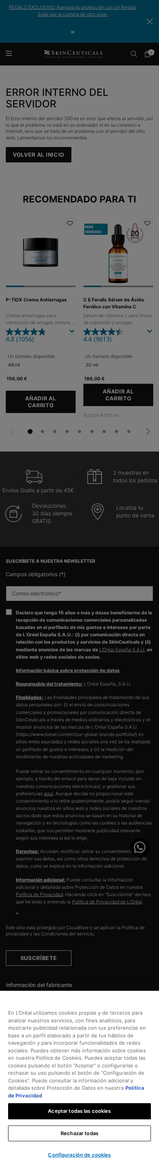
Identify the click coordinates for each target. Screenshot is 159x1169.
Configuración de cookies (79, 1155)
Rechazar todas (79, 1133)
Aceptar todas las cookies (79, 1111)
